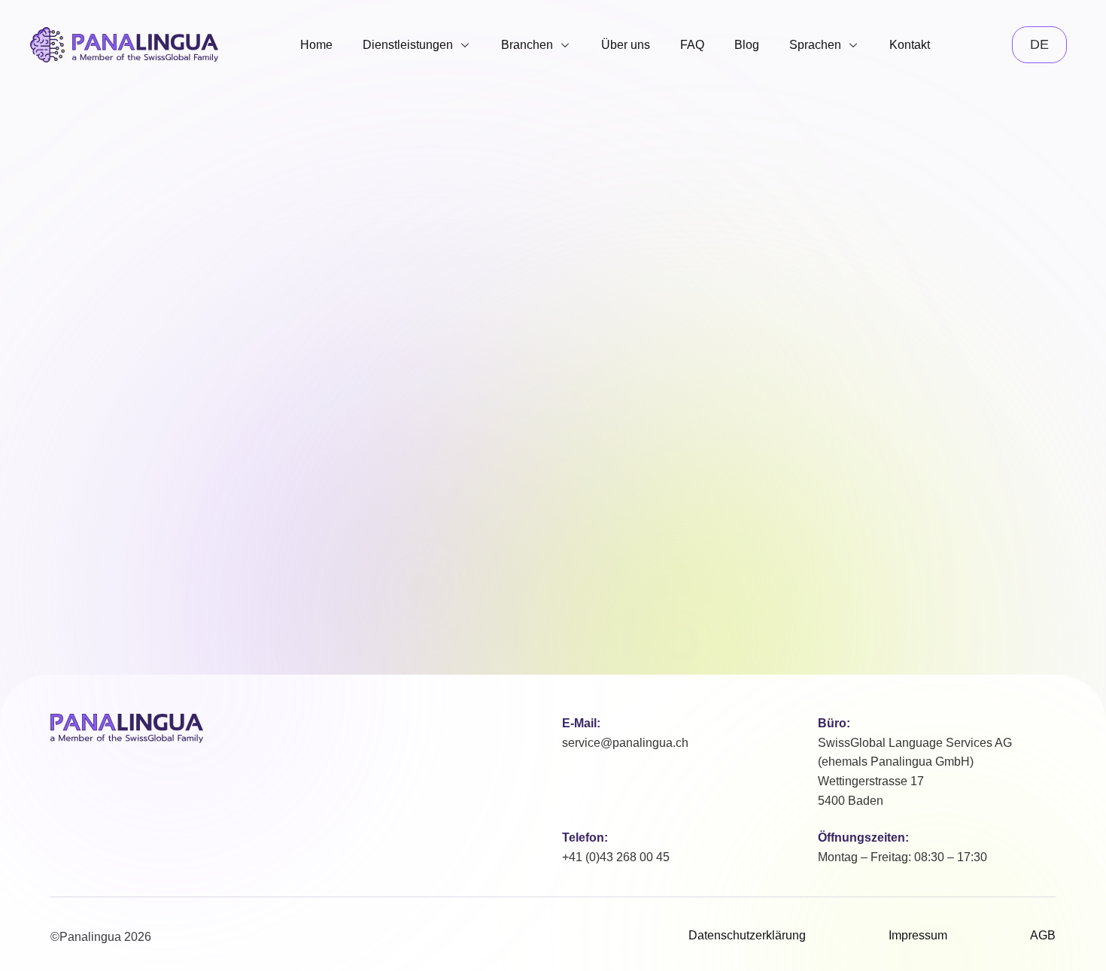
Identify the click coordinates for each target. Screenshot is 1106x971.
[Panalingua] (127, 728)
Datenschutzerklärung (747, 935)
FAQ (692, 44)
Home (316, 44)
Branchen (527, 44)
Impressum (918, 935)
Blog (746, 44)
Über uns (625, 44)
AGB (1043, 935)
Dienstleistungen (408, 44)
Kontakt (909, 44)
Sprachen (815, 44)
